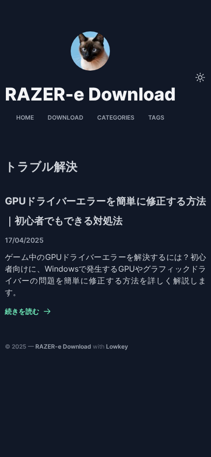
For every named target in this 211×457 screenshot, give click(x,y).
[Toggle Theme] (200, 77)
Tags (156, 117)
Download (65, 117)
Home (25, 117)
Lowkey (117, 346)
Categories (115, 117)
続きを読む (22, 311)
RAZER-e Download (63, 346)
